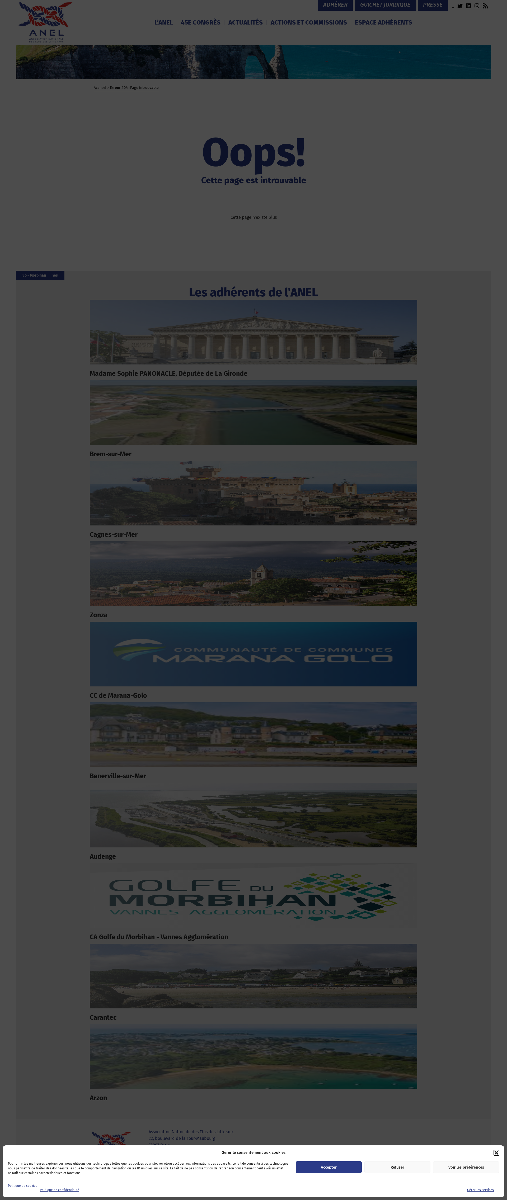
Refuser (397, 1167)
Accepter (329, 1167)
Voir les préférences (466, 1167)
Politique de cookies (22, 1186)
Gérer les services (480, 1190)
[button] (496, 1152)
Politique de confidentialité (59, 1190)
